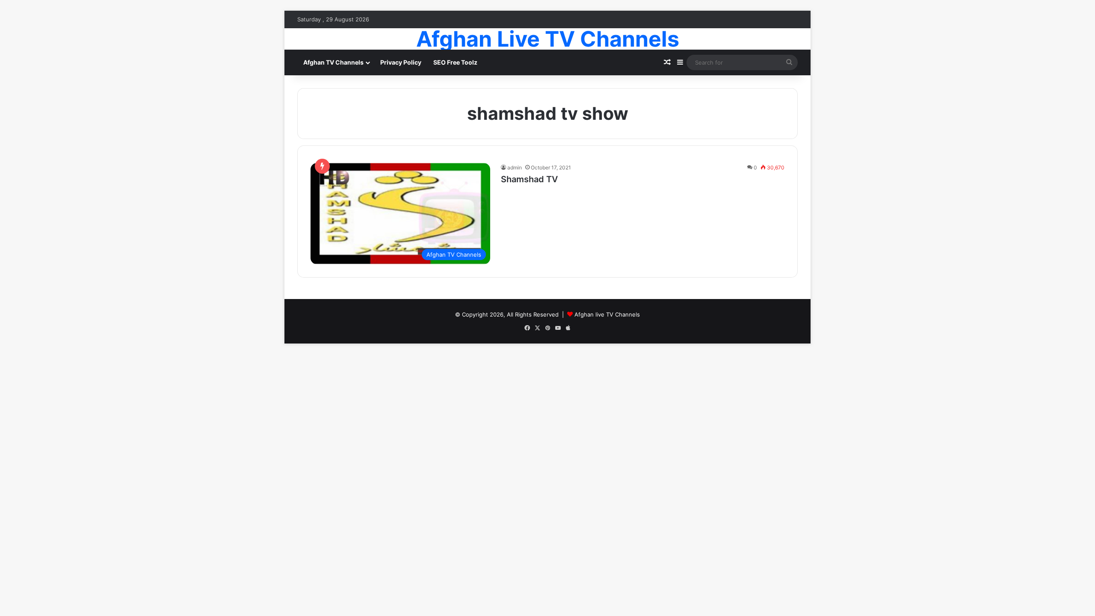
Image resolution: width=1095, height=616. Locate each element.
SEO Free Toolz (455, 62)
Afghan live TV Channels (607, 314)
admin (514, 167)
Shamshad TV (529, 179)
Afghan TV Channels (333, 62)
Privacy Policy (400, 62)
